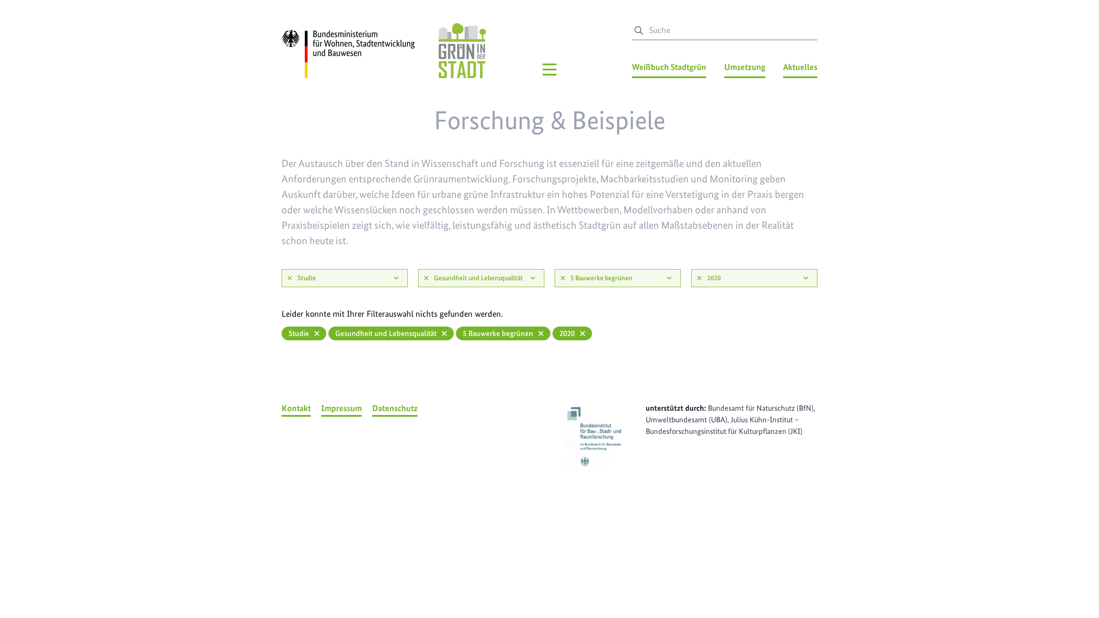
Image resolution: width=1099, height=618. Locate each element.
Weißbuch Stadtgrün (669, 67)
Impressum (341, 408)
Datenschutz (395, 408)
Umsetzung (744, 67)
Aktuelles (800, 67)
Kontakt (296, 408)
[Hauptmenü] (549, 69)
